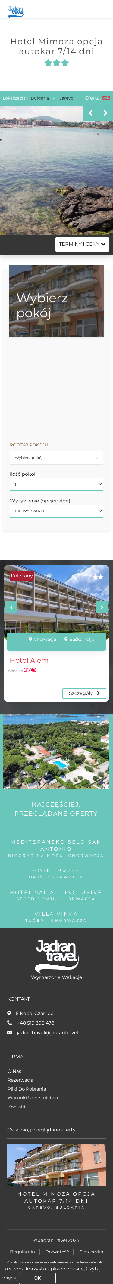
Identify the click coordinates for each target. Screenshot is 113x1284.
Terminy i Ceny (79, 244)
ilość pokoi (22, 474)
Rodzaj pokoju (29, 445)
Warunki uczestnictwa (33, 1097)
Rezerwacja (20, 1080)
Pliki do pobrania (27, 1089)
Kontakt (17, 1107)
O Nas (14, 1071)
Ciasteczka (91, 1252)
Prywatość (57, 1252)
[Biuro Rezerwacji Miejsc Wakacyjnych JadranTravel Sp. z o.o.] (15, 11)
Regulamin (22, 1252)
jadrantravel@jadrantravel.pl (50, 1033)
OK (37, 1278)
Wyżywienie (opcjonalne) (40, 501)
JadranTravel (52, 1240)
